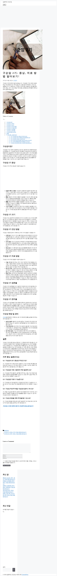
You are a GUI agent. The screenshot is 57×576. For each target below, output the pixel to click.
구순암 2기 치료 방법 (12, 127)
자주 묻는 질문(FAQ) (12, 135)
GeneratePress (25, 574)
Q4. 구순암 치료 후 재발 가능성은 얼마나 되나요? (21, 140)
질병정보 (6, 430)
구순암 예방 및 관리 (11, 132)
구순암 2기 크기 (10, 125)
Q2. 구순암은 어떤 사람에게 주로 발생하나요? (20, 137)
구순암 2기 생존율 (11, 129)
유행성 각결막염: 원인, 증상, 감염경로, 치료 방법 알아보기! (9, 487)
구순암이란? (9, 122)
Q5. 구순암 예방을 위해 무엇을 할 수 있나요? (20, 141)
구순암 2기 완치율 (11, 130)
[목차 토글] (4, 119)
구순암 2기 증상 (10, 123)
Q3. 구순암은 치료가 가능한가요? (18, 139)
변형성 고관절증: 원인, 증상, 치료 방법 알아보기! (9, 482)
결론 (8, 133)
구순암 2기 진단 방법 (12, 126)
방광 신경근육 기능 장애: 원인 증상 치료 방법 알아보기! (9, 495)
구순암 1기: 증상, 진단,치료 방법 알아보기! (15, 432)
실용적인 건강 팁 (7, 2)
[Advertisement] (20, 16)
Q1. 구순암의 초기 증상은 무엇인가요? (19, 136)
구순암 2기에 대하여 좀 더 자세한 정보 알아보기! (21, 143)
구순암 (4, 317)
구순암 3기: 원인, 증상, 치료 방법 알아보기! (15, 433)
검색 (4, 567)
